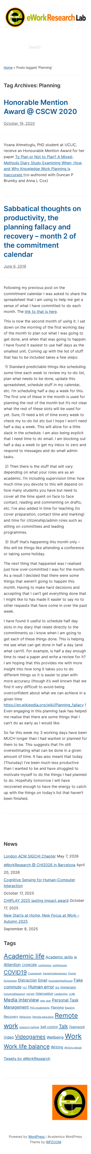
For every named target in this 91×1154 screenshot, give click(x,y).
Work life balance (27, 1046)
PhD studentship (40, 1007)
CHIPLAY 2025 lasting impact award (36, 900)
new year (45, 1000)
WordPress (36, 1137)
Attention (12, 964)
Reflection (25, 1016)
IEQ (57, 987)
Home (8, 67)
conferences (59, 965)
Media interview (21, 1000)
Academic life (24, 956)
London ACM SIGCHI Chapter (30, 856)
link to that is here (41, 311)
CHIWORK (29, 965)
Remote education (43, 1016)
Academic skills (59, 957)
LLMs (72, 993)
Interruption (44, 993)
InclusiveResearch (14, 993)
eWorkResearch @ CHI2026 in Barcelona (39, 864)
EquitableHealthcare (61, 980)
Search (80, 47)
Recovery (11, 1016)
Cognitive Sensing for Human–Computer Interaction (39, 882)
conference (44, 965)
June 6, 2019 (15, 266)
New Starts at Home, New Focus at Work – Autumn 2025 (41, 918)
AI (75, 957)
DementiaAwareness (55, 973)
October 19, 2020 (19, 123)
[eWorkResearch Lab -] (46, 16)
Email (42, 980)
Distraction (27, 980)
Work (73, 1036)
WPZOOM (53, 1142)
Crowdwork (35, 973)
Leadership (61, 993)
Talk (63, 1026)
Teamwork (77, 1027)
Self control (49, 1027)
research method (29, 1027)
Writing (57, 1047)
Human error (41, 987)
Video (9, 1037)
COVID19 (15, 972)
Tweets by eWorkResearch (27, 1058)
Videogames (30, 1036)
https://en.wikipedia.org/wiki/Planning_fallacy (44, 704)
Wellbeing (55, 1037)
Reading (70, 1007)
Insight (30, 993)
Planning (57, 1007)
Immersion (68, 987)
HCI (25, 987)
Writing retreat (73, 1047)
